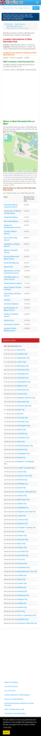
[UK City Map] (11, 2)
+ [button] (5, 134)
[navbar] (37, 2)
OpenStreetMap (27, 171)
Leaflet (20, 171)
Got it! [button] (6, 732)
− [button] (5, 137)
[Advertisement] (20, 95)
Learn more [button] (7, 727)
